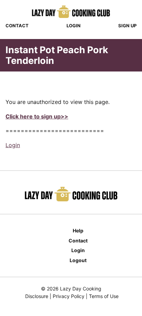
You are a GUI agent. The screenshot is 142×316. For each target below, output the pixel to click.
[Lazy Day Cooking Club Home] (71, 12)
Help (78, 230)
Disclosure (36, 296)
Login (74, 25)
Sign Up (127, 25)
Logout (78, 260)
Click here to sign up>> (37, 116)
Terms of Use (104, 296)
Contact (17, 25)
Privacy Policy (68, 296)
